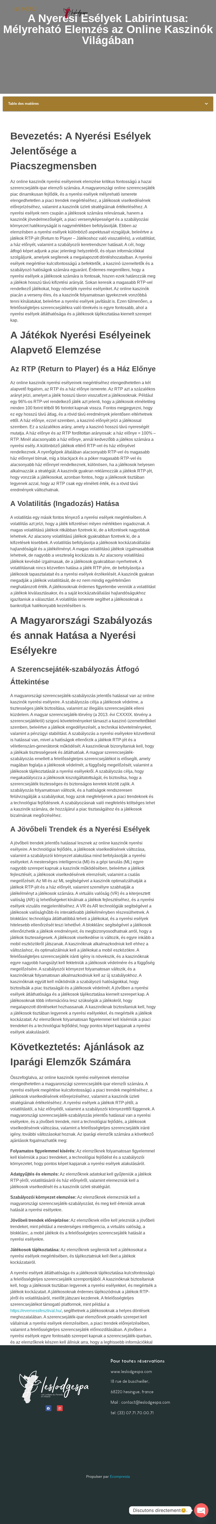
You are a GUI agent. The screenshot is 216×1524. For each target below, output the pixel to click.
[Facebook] (48, 1408)
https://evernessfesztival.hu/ (36, 1310)
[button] (206, 104)
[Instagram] (60, 1408)
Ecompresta (120, 1476)
